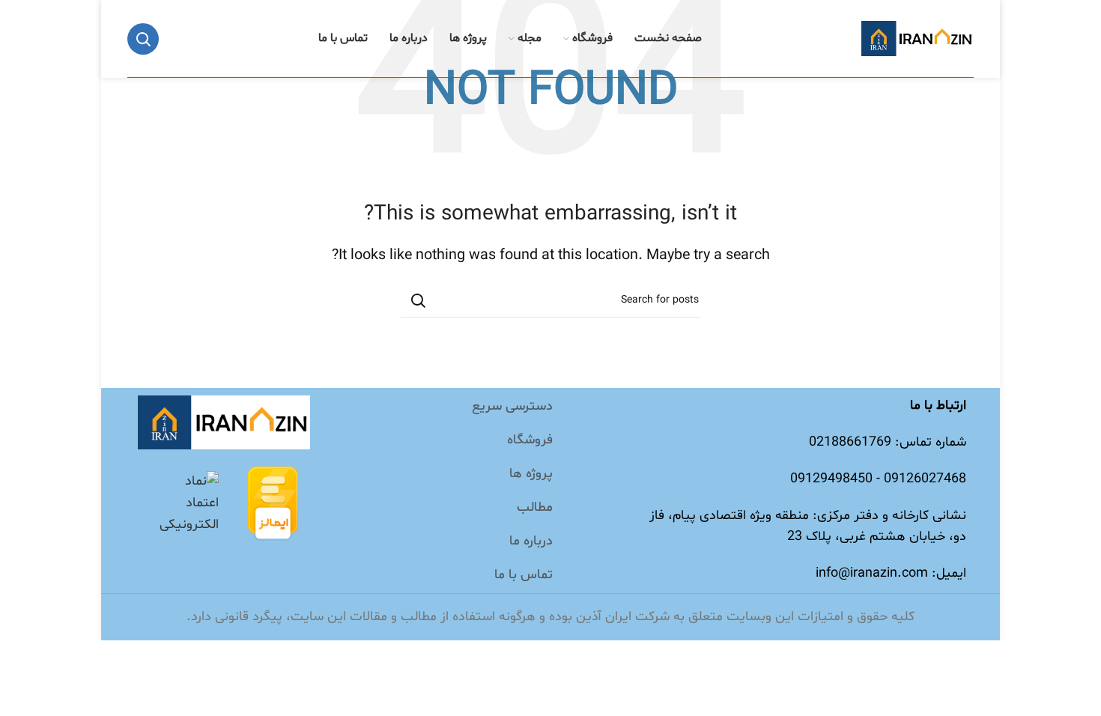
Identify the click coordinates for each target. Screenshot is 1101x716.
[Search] (143, 39)
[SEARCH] (418, 300)
